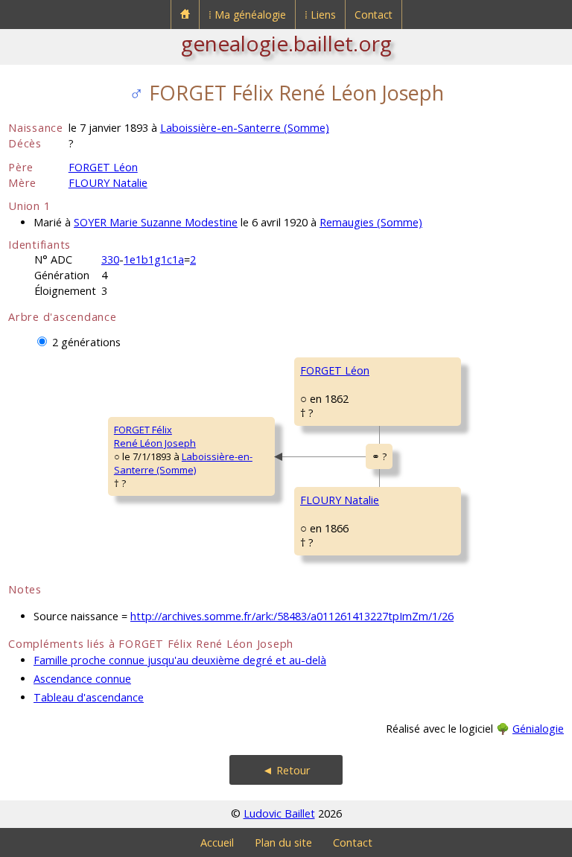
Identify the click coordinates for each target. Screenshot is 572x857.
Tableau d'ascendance (89, 697)
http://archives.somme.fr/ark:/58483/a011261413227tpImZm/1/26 (292, 616)
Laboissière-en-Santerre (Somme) (244, 128)
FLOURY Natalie (108, 183)
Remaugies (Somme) (371, 222)
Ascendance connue (82, 679)
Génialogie (538, 728)
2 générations (86, 342)
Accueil (217, 842)
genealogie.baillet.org (286, 43)
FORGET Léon (103, 167)
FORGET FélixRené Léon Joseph (155, 436)
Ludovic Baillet (279, 813)
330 (110, 259)
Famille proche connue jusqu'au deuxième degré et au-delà (180, 660)
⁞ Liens (320, 14)
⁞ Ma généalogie (247, 14)
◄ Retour (286, 770)
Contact (374, 14)
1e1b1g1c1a (154, 259)
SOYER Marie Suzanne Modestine (156, 222)
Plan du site (283, 842)
